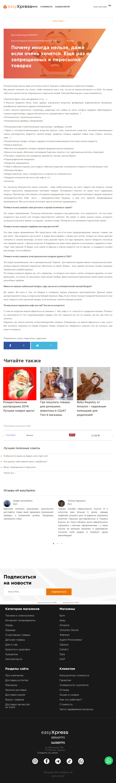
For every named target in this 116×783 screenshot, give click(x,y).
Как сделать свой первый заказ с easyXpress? (25, 462)
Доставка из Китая (16, 680)
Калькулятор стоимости (74, 675)
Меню (35, 7)
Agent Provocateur (71, 640)
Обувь (9, 625)
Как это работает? (71, 700)
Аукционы (11, 654)
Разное (70, 41)
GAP (62, 659)
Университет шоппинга (74, 685)
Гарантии (65, 680)
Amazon (64, 625)
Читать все (9, 473)
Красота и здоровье (17, 649)
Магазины (11, 685)
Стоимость (46, 7)
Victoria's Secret (69, 630)
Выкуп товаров (14, 700)
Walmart (64, 635)
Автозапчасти (13, 659)
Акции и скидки (69, 695)
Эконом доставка (15, 690)
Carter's (64, 649)
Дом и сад (11, 645)
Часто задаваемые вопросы (76, 709)
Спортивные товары (17, 635)
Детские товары (15, 640)
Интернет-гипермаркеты (20, 620)
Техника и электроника (19, 616)
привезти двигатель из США (46, 602)
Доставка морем (15, 695)
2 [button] (57, 543)
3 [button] (61, 543)
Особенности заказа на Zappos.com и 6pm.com (26, 456)
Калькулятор (62, 7)
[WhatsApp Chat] (109, 760)
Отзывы (64, 690)
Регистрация (102, 6)
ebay (62, 620)
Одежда (10, 630)
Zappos (64, 645)
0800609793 (58, 737)
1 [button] (53, 543)
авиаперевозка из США (71, 602)
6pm (62, 616)
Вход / (96, 6)
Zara (62, 654)
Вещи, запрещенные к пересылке (20, 467)
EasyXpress (64, 772)
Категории (58, 21)
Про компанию (14, 675)
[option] (16, 435)
